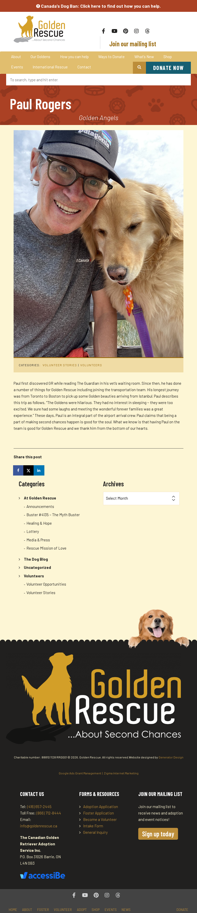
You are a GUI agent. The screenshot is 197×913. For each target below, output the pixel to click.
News (126, 910)
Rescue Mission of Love (46, 548)
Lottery (32, 531)
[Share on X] (29, 470)
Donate (182, 910)
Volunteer (63, 910)
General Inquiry (95, 832)
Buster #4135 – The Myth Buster (53, 514)
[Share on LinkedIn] (39, 470)
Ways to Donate (111, 56)
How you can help (74, 56)
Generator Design (171, 757)
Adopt (82, 910)
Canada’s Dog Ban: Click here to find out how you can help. (100, 6)
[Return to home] (39, 29)
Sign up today (158, 834)
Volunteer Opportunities (46, 584)
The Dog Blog (36, 559)
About (16, 56)
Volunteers (91, 365)
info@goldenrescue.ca (38, 826)
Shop (167, 56)
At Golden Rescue (40, 498)
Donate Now (168, 67)
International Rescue (50, 67)
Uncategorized (37, 567)
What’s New (144, 56)
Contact (84, 67)
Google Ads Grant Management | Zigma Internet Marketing (99, 773)
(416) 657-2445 (39, 806)
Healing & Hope (39, 523)
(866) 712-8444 (48, 813)
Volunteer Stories (60, 365)
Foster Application (98, 813)
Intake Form (93, 826)
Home (13, 910)
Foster (43, 910)
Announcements (40, 506)
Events (17, 67)
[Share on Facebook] (19, 470)
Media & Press (38, 540)
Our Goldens (40, 56)
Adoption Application (100, 806)
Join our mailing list (132, 44)
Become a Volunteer (100, 819)
